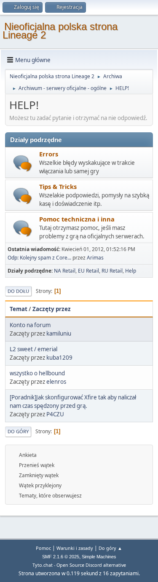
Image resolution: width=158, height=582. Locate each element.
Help (130, 270)
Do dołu (18, 291)
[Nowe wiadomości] (22, 163)
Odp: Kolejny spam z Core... (39, 257)
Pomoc (43, 548)
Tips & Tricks (58, 186)
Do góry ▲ (110, 548)
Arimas (95, 257)
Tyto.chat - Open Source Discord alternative (79, 565)
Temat (18, 309)
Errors (48, 154)
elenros (56, 381)
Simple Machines (99, 556)
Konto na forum (30, 325)
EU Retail (88, 270)
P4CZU (55, 414)
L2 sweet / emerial (33, 349)
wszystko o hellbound (37, 373)
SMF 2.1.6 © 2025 (60, 556)
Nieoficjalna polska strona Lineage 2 (60, 31)
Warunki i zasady (74, 548)
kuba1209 (59, 357)
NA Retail (64, 270)
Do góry (18, 431)
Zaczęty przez (51, 309)
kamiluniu (58, 333)
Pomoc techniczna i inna (77, 219)
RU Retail (112, 270)
